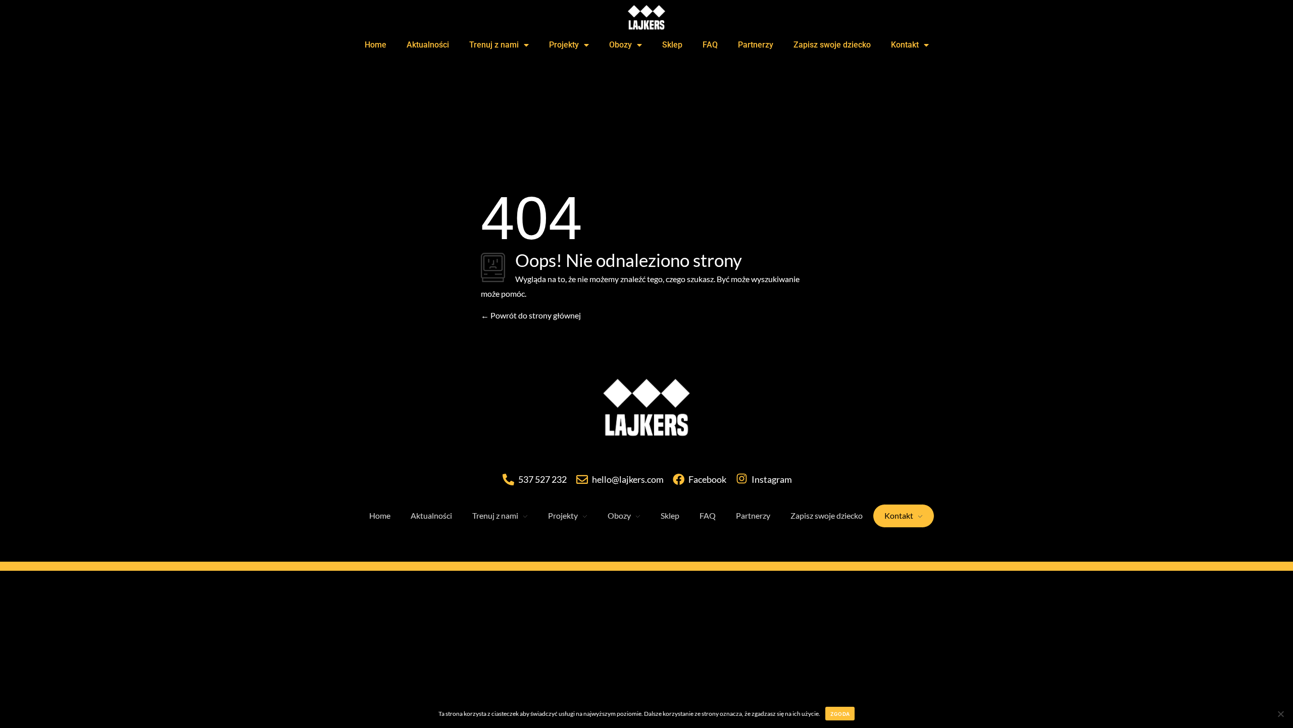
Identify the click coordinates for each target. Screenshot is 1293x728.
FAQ (710, 45)
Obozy (620, 45)
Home (375, 45)
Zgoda (840, 714)
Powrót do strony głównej (535, 315)
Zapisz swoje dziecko (832, 45)
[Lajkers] (646, 410)
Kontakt (905, 45)
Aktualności (428, 45)
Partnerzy (755, 45)
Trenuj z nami (494, 45)
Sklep (672, 45)
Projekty (564, 45)
